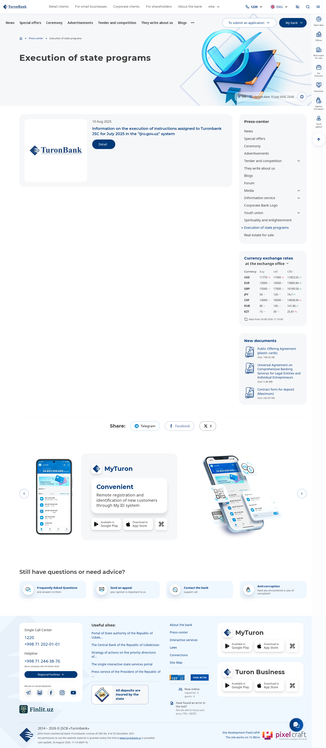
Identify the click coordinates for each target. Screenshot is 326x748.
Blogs (182, 22)
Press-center (36, 38)
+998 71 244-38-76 (42, 661)
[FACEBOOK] (51, 693)
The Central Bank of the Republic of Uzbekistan (125, 645)
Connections (179, 655)
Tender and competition (117, 22)
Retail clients (59, 6)
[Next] (302, 493)
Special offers (30, 22)
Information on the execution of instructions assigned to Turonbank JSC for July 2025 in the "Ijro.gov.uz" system (157, 131)
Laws (173, 647)
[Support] (296, 725)
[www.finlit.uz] (51, 709)
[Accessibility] (297, 7)
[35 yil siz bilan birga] (22, 7)
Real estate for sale (259, 235)
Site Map (176, 662)
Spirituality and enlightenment (268, 220)
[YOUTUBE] (73, 693)
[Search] (308, 7)
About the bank (190, 6)
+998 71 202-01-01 (42, 644)
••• (192, 22)
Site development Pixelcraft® (241, 732)
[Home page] (20, 38)
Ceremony (54, 22)
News (10, 22)
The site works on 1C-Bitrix (243, 737)
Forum (249, 183)
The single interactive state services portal (122, 664)
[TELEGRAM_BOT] (40, 693)
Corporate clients (126, 6)
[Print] (302, 96)
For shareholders (159, 6)
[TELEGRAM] (28, 693)
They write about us (157, 22)
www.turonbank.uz (130, 738)
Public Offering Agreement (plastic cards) (276, 351)
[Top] (319, 139)
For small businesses (91, 6)
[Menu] (318, 7)
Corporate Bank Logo (261, 205)
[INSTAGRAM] (62, 693)
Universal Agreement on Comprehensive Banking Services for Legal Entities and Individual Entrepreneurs (279, 371)
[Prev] (24, 493)
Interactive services (184, 640)
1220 (29, 637)
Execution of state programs (266, 227)
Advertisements (80, 22)
